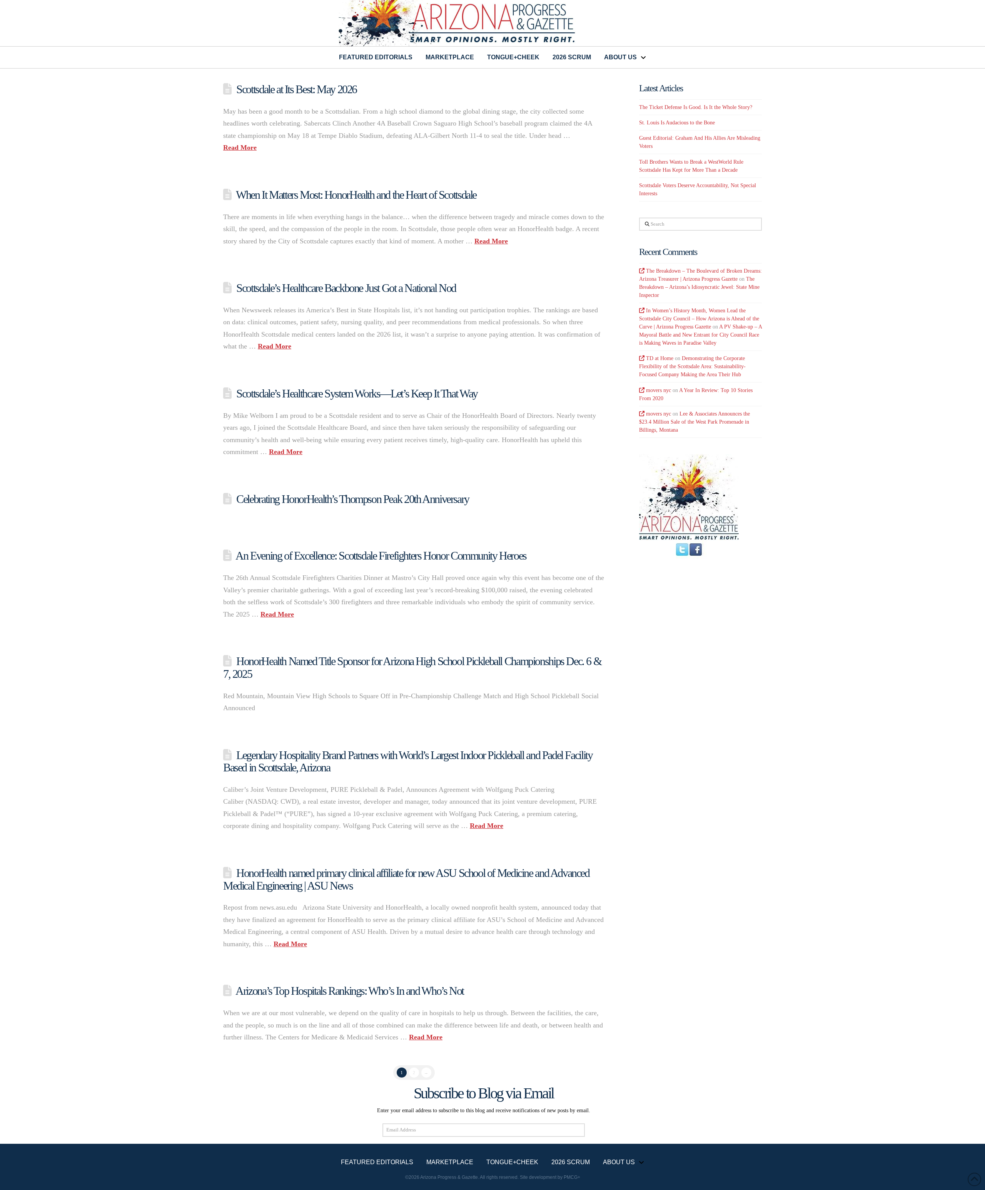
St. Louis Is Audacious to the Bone (677, 123)
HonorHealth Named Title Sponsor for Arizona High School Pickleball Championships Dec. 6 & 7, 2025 (412, 667)
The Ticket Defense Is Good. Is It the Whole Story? (695, 107)
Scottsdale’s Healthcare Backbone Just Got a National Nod (346, 288)
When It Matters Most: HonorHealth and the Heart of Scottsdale (356, 194)
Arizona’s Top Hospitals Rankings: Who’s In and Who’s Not (349, 990)
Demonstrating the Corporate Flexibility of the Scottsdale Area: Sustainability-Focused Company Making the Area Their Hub (692, 366)
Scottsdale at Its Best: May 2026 (296, 89)
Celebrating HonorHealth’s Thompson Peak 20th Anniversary (352, 499)
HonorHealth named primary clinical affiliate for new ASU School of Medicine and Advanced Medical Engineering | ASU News (406, 879)
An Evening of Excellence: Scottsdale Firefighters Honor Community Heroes (380, 555)
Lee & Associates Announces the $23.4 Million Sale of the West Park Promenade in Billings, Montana (694, 422)
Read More (240, 147)
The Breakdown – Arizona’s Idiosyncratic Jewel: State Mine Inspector (699, 287)
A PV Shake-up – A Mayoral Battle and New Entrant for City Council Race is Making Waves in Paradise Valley (700, 335)
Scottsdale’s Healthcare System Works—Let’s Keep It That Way (356, 393)
